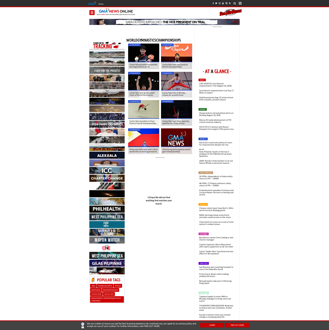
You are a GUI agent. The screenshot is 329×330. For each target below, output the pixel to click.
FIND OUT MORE (237, 325)
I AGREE (212, 325)
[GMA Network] (92, 3)
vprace (118, 286)
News (101, 4)
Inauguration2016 (110, 290)
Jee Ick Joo (109, 294)
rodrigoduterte (105, 286)
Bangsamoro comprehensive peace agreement (106, 299)
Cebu (93, 286)
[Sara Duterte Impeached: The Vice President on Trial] (164, 22)
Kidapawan (95, 290)
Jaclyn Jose (96, 294)
